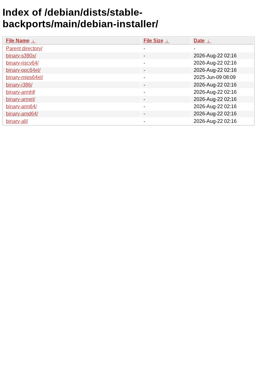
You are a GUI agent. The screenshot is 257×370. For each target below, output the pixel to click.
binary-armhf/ (20, 92)
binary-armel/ (20, 99)
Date (199, 40)
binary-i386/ (19, 84)
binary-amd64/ (22, 113)
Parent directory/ (24, 48)
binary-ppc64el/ (23, 70)
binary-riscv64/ (22, 63)
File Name (17, 40)
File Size (153, 40)
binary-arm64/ (21, 106)
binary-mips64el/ (24, 77)
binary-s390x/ (21, 55)
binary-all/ (17, 121)
